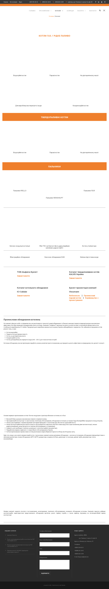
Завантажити (23, 276)
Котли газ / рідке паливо (54, 36)
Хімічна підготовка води (89, 257)
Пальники (54, 166)
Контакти (92, 11)
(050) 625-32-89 (59, 2)
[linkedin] (98, 2)
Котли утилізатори (89, 246)
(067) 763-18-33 (33, 2)
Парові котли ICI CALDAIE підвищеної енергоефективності (17, 551)
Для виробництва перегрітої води (28, 106)
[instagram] (104, 2)
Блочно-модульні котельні (20, 246)
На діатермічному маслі (89, 75)
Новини (6, 2)
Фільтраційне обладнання (20, 257)
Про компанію (44, 11)
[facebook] (95, 2)
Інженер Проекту (12, 535)
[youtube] (101, 2)
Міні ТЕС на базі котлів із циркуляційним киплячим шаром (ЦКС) (54, 247)
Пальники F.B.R (89, 191)
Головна (32, 11)
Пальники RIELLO (19, 191)
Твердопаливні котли (54, 117)
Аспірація (70, 11)
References (74, 295)
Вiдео (20, 2)
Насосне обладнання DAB (54, 257)
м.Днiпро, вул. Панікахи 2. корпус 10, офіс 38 (80, 2)
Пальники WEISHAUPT (54, 198)
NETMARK (62, 585)
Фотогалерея (13, 2)
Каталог (58, 11)
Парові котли (54, 75)
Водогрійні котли (19, 75)
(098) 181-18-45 (46, 2)
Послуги (80, 11)
